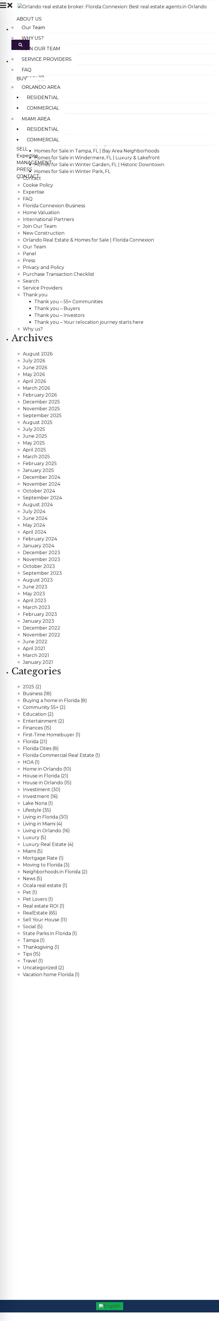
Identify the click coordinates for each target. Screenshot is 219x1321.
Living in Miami (39, 824)
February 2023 (40, 614)
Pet (27, 892)
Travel (30, 961)
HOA (28, 762)
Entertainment (40, 721)
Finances (33, 728)
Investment (36, 796)
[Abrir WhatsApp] (204, 1306)
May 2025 (34, 443)
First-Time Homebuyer (48, 734)
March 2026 (36, 388)
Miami (29, 851)
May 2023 (34, 593)
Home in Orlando (42, 769)
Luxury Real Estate (44, 844)
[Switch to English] (109, 1306)
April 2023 (34, 600)
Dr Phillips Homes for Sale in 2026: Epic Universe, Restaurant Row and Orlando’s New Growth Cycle (94, 1075)
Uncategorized (40, 967)
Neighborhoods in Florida (51, 871)
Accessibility (15, 1153)
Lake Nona (35, 803)
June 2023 (35, 587)
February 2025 (40, 463)
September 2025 (42, 415)
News (29, 878)
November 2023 (41, 559)
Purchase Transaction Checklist (58, 274)
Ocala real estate (42, 885)
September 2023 (42, 573)
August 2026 (37, 354)
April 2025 (34, 450)
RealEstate (35, 913)
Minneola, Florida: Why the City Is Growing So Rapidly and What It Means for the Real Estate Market (95, 1117)
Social (29, 926)
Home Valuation (41, 212)
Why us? (33, 329)
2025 (28, 686)
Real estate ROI (40, 906)
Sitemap (12, 1195)
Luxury (31, 837)
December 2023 (41, 552)
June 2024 (35, 518)
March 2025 (36, 456)
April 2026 (34, 381)
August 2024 (38, 504)
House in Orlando (43, 782)
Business (32, 693)
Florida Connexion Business (54, 205)
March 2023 (36, 607)
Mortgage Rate (40, 858)
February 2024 (40, 539)
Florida (30, 741)
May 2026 (34, 374)
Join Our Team (39, 226)
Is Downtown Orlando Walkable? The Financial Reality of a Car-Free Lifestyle (74, 1089)
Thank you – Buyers (57, 308)
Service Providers (42, 288)
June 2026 (35, 367)
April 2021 (34, 648)
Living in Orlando (42, 830)
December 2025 (41, 402)
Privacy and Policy (43, 267)
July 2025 (34, 429)
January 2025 (38, 470)
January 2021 (38, 662)
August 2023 (38, 580)
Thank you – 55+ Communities (68, 301)
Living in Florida (40, 817)
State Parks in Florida (47, 933)
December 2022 (41, 628)
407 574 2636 (26, 1029)
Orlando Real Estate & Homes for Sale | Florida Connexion (88, 240)
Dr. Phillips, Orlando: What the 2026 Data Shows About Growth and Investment (76, 1062)
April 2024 (34, 532)
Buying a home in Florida (51, 700)
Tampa (31, 940)
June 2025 (35, 436)
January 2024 (38, 545)
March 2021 (36, 655)
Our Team (34, 247)
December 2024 (41, 477)
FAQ (28, 199)
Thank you (35, 294)
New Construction (43, 233)
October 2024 (39, 491)
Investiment (36, 789)
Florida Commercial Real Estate (58, 755)
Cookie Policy (38, 185)
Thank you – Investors (59, 315)
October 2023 (39, 566)
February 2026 (40, 395)
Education (34, 714)
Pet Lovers (35, 899)
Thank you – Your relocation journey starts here (88, 322)
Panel (29, 253)
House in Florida (41, 776)
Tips (27, 954)
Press (29, 260)
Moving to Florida (42, 865)
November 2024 (41, 484)
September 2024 (42, 497)
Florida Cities (37, 748)
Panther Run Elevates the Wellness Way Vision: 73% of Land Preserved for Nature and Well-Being (93, 1103)
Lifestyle (32, 810)
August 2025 (37, 422)
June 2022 (35, 641)
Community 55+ (40, 707)
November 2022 (41, 635)
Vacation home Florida (48, 974)
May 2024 (34, 525)
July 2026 (34, 360)
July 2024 (34, 511)
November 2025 (41, 408)
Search (31, 281)
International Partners (48, 219)
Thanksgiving (38, 947)
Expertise (33, 192)
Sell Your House (41, 919)
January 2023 (38, 621)
